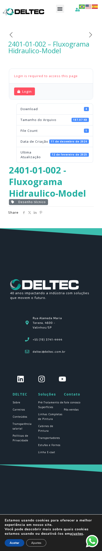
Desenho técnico (31, 202)
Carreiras (19, 409)
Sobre (16, 402)
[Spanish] (95, 6)
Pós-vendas (71, 409)
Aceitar (14, 543)
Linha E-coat (46, 452)
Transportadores (49, 438)
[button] (60, 9)
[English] (88, 6)
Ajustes (36, 543)
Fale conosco (72, 402)
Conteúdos (20, 416)
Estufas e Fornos (49, 445)
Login (27, 91)
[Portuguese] (82, 6)
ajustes (76, 534)
